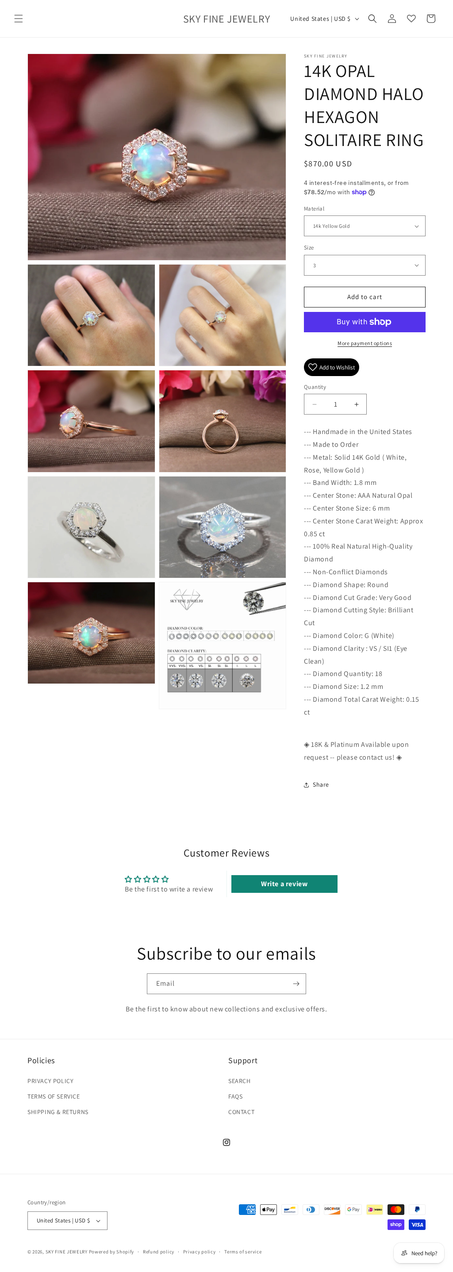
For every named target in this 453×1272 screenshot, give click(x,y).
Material (314, 208)
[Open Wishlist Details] (411, 18)
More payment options (365, 343)
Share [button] (321, 784)
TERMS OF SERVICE (53, 1096)
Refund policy (158, 1252)
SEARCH (239, 1081)
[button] (18, 18)
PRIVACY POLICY (50, 1081)
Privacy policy (199, 1252)
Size (309, 247)
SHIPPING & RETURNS (57, 1112)
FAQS (235, 1096)
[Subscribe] (296, 983)
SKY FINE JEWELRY (67, 1252)
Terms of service (242, 1252)
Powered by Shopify (111, 1252)
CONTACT (241, 1112)
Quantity (315, 387)
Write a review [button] (284, 883)
